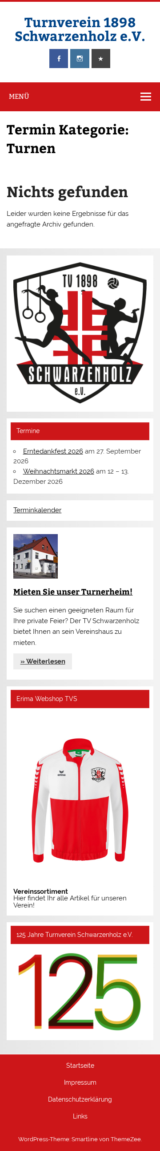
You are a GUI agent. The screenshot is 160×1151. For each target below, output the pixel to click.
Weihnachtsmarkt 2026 (58, 471)
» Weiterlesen (42, 661)
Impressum (80, 1083)
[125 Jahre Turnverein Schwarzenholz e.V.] (79, 1030)
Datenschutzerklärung (80, 1100)
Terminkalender (37, 510)
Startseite (80, 1066)
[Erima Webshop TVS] (79, 885)
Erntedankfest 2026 (53, 451)
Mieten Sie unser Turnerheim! (72, 591)
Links (80, 1117)
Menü (19, 96)
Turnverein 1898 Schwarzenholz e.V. (80, 28)
